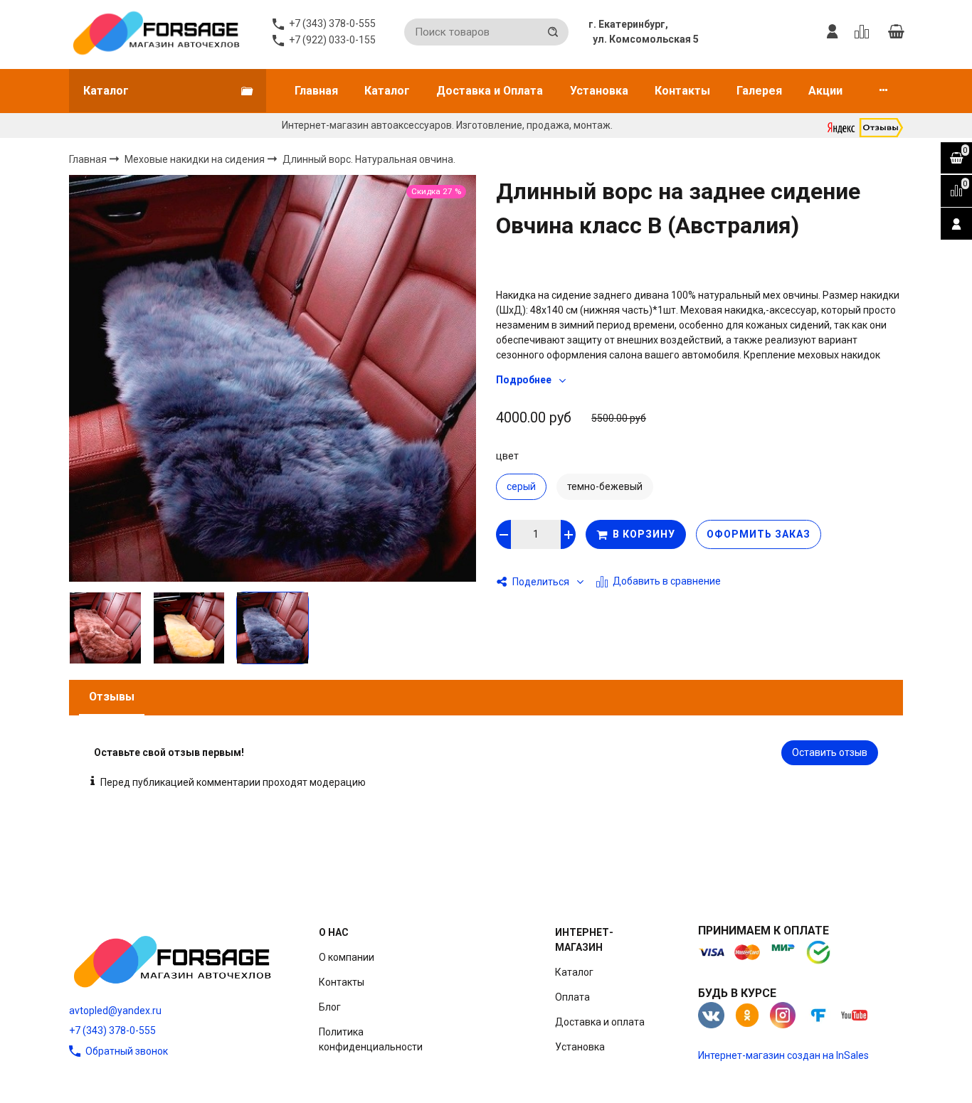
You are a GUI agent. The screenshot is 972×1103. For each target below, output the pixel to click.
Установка (599, 90)
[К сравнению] (864, 32)
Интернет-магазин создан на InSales (783, 1055)
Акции (825, 90)
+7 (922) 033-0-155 (332, 40)
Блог (330, 1007)
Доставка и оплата (600, 1022)
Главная (316, 90)
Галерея (759, 90)
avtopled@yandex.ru (115, 1010)
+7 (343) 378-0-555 (112, 1030)
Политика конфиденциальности (371, 1039)
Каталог (387, 90)
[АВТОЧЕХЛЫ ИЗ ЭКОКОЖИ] (155, 32)
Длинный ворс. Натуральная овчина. (368, 159)
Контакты (682, 90)
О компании (346, 957)
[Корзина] (896, 32)
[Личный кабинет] (832, 32)
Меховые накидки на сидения (196, 158)
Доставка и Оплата (489, 90)
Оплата (572, 997)
